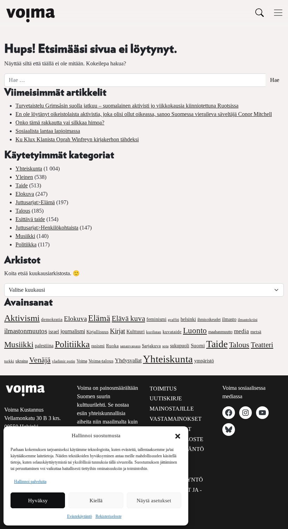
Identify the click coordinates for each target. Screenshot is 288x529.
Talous (22, 211)
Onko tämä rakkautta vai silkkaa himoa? (59, 122)
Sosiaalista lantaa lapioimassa (47, 131)
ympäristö (204, 360)
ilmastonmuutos (25, 331)
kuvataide (172, 331)
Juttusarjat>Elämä (35, 202)
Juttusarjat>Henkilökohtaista (46, 228)
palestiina (44, 345)
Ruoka (112, 345)
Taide (21, 185)
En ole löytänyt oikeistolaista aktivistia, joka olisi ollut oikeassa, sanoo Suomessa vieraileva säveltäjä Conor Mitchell (143, 114)
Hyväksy (38, 500)
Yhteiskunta (28, 169)
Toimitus (163, 389)
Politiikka (26, 244)
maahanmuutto (220, 332)
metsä (255, 331)
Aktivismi (22, 318)
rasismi (98, 345)
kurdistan (153, 332)
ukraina (21, 361)
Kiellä (96, 500)
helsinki (188, 319)
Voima (82, 361)
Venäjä (40, 360)
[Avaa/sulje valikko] (278, 13)
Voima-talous (101, 360)
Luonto (195, 330)
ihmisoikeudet (209, 319)
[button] (177, 435)
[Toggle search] (259, 12)
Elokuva (24, 194)
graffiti (173, 320)
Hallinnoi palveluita (30, 481)
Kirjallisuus (97, 331)
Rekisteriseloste (109, 516)
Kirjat (117, 331)
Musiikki (25, 236)
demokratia (52, 319)
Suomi (198, 345)
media (241, 331)
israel (53, 331)
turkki (9, 361)
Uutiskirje (166, 398)
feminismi (156, 319)
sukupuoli (179, 345)
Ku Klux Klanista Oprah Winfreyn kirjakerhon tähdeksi (77, 139)
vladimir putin (63, 361)
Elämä (99, 318)
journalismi (72, 331)
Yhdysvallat (128, 360)
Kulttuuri (135, 331)
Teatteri (262, 345)
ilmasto (229, 319)
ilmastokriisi (247, 319)
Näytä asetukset (154, 500)
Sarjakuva (151, 345)
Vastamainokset (176, 419)
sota (165, 346)
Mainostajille (172, 409)
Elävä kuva (128, 318)
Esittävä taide (30, 219)
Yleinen (24, 177)
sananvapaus (130, 346)
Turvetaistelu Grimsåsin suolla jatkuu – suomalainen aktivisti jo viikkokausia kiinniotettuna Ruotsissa (126, 106)
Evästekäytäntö (79, 516)
